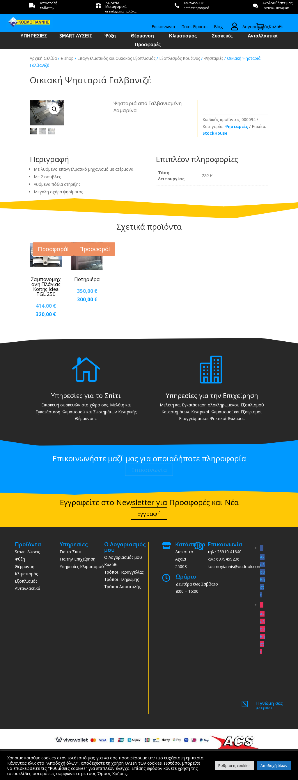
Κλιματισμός (183, 36)
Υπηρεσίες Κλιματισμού (82, 566)
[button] (54, 109)
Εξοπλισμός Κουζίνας (179, 58)
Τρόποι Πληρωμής (121, 579)
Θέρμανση (142, 36)
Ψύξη (110, 36)
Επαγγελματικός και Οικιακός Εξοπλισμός (116, 58)
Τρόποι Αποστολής (122, 586)
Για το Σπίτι (70, 551)
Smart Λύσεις (27, 551)
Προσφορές (148, 45)
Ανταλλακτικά (263, 36)
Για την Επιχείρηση (77, 559)
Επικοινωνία (163, 27)
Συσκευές (222, 36)
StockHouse (215, 133)
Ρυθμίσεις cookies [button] (234, 765)
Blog (218, 27)
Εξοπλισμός (26, 581)
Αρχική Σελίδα (43, 58)
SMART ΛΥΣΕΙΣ (75, 36)
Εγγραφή (149, 514)
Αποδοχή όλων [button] (273, 765)
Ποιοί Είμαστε (194, 27)
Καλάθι (111, 564)
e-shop (67, 58)
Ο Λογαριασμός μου (123, 557)
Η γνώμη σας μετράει (269, 705)
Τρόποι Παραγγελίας (123, 572)
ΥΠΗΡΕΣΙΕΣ (33, 36)
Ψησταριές (213, 58)
